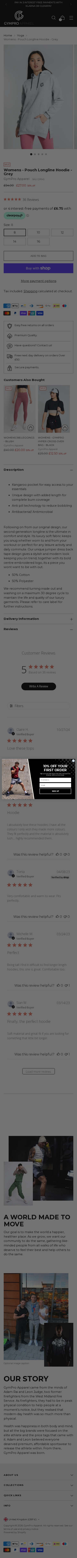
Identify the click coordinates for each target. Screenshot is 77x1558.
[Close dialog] (73, 760)
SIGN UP (55, 791)
